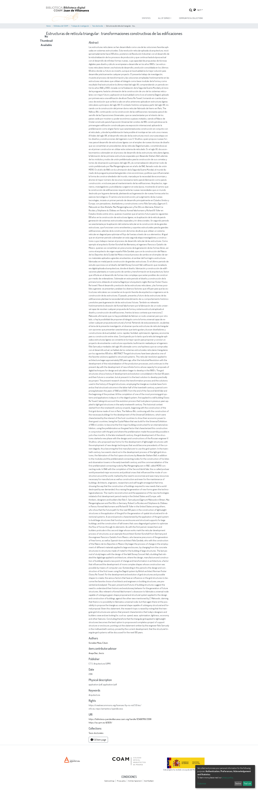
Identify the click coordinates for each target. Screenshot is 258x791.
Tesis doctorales (97, 26)
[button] (194, 9)
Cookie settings (109, 781)
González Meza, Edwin (98, 642)
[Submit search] (190, 10)
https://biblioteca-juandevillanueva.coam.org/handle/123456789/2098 (120, 719)
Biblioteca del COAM (61, 26)
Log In (199, 10)
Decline (238, 783)
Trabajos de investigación (80, 26)
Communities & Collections (191, 18)
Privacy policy (121, 781)
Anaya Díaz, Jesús (96, 653)
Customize (201, 783)
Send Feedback (149, 781)
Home (48, 26)
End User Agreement (135, 781)
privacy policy (227, 777)
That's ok (247, 783)
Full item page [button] (99, 739)
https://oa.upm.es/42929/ (100, 722)
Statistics (146, 18)
